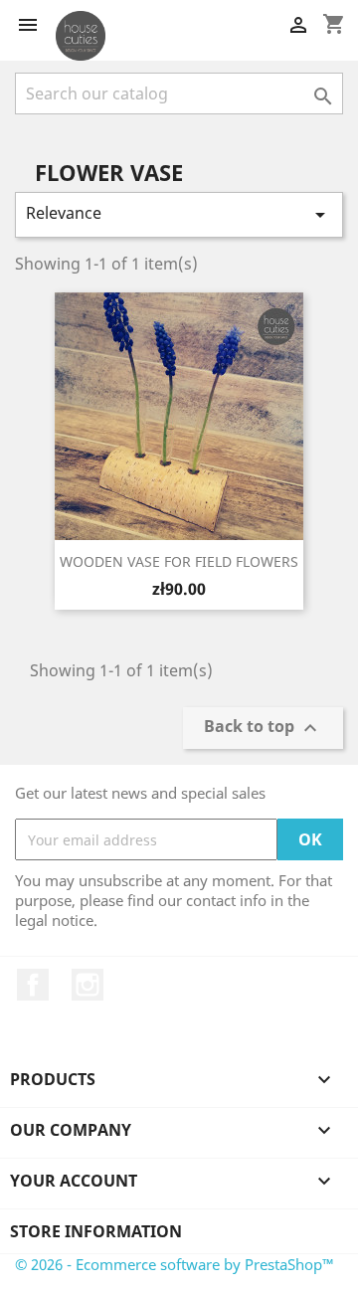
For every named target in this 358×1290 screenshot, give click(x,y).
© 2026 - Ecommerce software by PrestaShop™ (174, 1264)
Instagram (87, 985)
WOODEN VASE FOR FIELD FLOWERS (179, 561)
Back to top (263, 728)
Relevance (179, 214)
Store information (96, 1231)
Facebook (33, 985)
